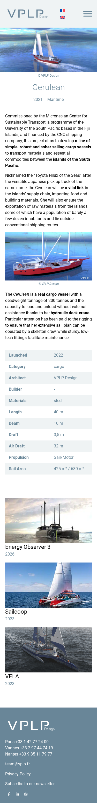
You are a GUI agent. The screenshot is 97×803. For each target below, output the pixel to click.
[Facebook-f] (8, 794)
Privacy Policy (18, 774)
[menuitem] (63, 10)
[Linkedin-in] (17, 794)
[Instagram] (25, 794)
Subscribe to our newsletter (30, 783)
